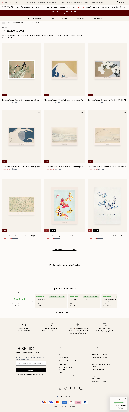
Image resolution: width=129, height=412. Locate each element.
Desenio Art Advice (98, 348)
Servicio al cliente (97, 351)
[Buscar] (117, 7)
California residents (98, 369)
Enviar (30, 370)
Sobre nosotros (64, 348)
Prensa (61, 351)
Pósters (46, 7)
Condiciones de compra (99, 357)
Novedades (36, 7)
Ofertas (81, 7)
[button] (118, 403)
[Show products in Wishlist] (121, 7)
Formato (64, 18)
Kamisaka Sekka (35, 23)
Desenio (70, 406)
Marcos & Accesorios (67, 7)
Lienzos (54, 7)
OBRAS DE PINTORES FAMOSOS (17, 23)
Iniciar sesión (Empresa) (66, 376)
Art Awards (62, 373)
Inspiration (106, 7)
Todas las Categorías (32, 18)
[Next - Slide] (119, 300)
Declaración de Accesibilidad (68, 361)
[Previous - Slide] (32, 300)
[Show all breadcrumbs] (3, 23)
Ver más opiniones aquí (64, 312)
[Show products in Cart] (125, 7)
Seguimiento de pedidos (99, 354)
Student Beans (63, 364)
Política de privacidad (34, 374)
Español (12, 2)
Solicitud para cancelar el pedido (100, 382)
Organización (97, 18)
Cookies (94, 361)
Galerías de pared (92, 7)
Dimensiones (80, 18)
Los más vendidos (23, 7)
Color (51, 18)
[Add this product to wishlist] (39, 45)
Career (61, 354)
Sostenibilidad (63, 357)
